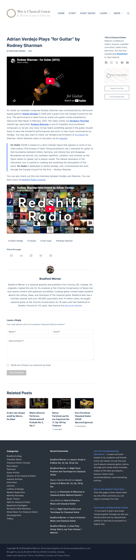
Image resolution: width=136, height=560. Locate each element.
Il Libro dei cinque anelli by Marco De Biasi (16, 415)
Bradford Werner (58, 459)
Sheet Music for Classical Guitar (22, 512)
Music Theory (13, 499)
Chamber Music (14, 459)
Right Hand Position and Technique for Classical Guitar (67, 471)
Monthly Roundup (15, 495)
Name (12, 331)
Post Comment (16, 372)
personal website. (73, 305)
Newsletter (122, 54)
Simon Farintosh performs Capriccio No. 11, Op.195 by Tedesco (61, 419)
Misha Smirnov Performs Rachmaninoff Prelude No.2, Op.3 (37, 419)
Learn (103, 13)
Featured (11, 469)
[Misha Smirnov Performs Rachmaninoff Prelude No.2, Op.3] (38, 403)
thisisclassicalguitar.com (52, 548)
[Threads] (31, 255)
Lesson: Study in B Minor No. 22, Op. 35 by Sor (66, 483)
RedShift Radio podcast (34, 179)
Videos (10, 518)
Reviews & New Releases (19, 508)
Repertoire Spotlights (17, 505)
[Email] (50, 255)
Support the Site (117, 88)
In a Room (80, 134)
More (117, 13)
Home (61, 13)
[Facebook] (11, 255)
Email (57, 331)
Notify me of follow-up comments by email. (31, 365)
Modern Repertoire (16, 492)
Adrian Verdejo (15, 241)
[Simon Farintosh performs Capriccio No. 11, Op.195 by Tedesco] (61, 403)
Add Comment (16, 341)
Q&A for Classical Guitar (18, 502)
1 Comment (57, 429)
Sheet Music (88, 13)
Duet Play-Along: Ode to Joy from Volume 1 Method (66, 529)
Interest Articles (14, 479)
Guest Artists (13, 472)
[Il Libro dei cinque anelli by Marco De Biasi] (16, 403)
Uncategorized (14, 515)
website (63, 138)
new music (46, 241)
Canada (31, 241)
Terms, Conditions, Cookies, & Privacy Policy (49, 555)
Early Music (12, 466)
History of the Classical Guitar (21, 476)
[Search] (128, 13)
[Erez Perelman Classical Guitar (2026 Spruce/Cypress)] (84, 403)
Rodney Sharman (64, 241)
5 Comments (80, 426)
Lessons (11, 485)
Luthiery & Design (15, 489)
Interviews (12, 482)
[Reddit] (21, 255)
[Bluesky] (41, 255)
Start (72, 13)
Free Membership (117, 97)
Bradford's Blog (14, 456)
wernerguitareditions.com (78, 548)
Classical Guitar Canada (18, 462)
